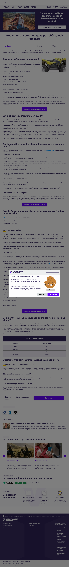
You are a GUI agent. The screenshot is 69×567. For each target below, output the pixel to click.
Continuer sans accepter (51, 272)
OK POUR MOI (53, 294)
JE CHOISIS (41, 294)
